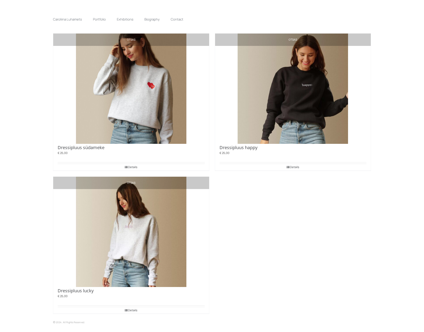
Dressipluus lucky (76, 291)
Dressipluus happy (238, 147)
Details (132, 167)
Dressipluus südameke (81, 147)
